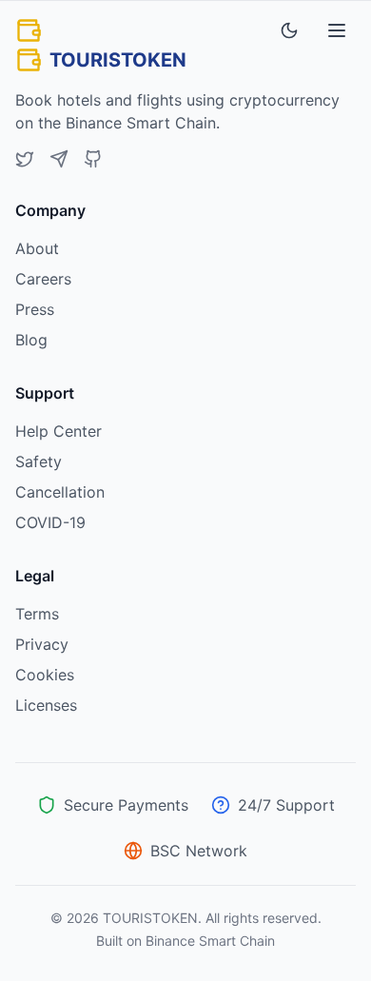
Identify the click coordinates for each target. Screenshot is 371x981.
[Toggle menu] (337, 30)
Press (34, 309)
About (37, 248)
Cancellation (60, 491)
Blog (31, 339)
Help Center (58, 431)
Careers (43, 278)
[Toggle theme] (289, 30)
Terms (37, 613)
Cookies (44, 674)
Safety (38, 461)
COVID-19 (50, 522)
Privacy (41, 644)
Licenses (46, 705)
